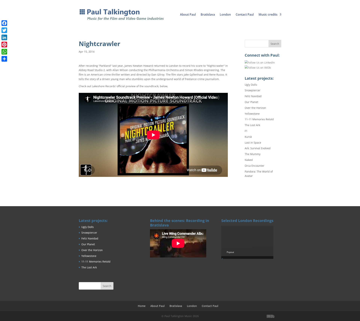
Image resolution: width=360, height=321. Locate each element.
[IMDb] (270, 316)
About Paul (188, 15)
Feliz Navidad (253, 96)
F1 (246, 131)
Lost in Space (253, 142)
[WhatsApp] (4, 51)
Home (142, 306)
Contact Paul (245, 15)
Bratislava (208, 15)
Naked (249, 160)
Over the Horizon (255, 108)
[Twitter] (4, 30)
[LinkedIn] (278, 316)
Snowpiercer (252, 90)
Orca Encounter (254, 165)
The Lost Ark (252, 125)
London (225, 15)
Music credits (268, 15)
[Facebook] (4, 23)
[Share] (4, 58)
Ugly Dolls (251, 84)
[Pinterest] (4, 44)
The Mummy (252, 154)
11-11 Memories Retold (259, 119)
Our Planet (251, 102)
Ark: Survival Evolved (258, 148)
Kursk (248, 137)
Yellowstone (252, 113)
